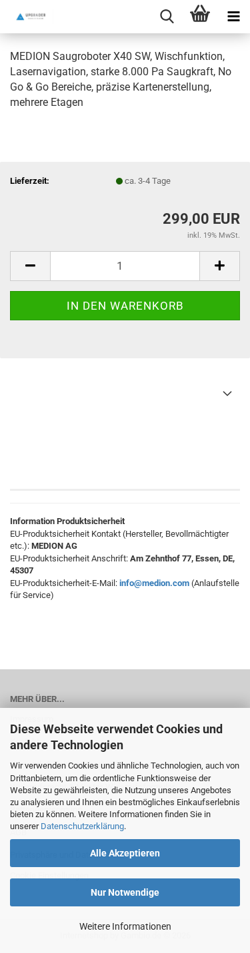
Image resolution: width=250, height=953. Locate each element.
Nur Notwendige (125, 892)
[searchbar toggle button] (166, 16)
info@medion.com (154, 583)
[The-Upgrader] (26, 16)
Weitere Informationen (125, 926)
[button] (30, 266)
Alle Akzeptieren (125, 853)
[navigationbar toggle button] (233, 16)
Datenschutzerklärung (82, 826)
